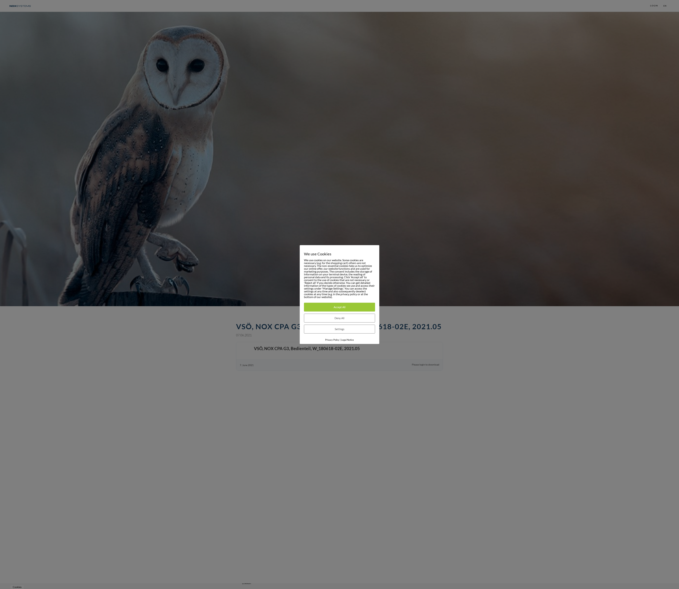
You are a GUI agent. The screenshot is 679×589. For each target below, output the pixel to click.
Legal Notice (347, 339)
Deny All (339, 318)
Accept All (340, 307)
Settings (339, 329)
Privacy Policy (332, 339)
